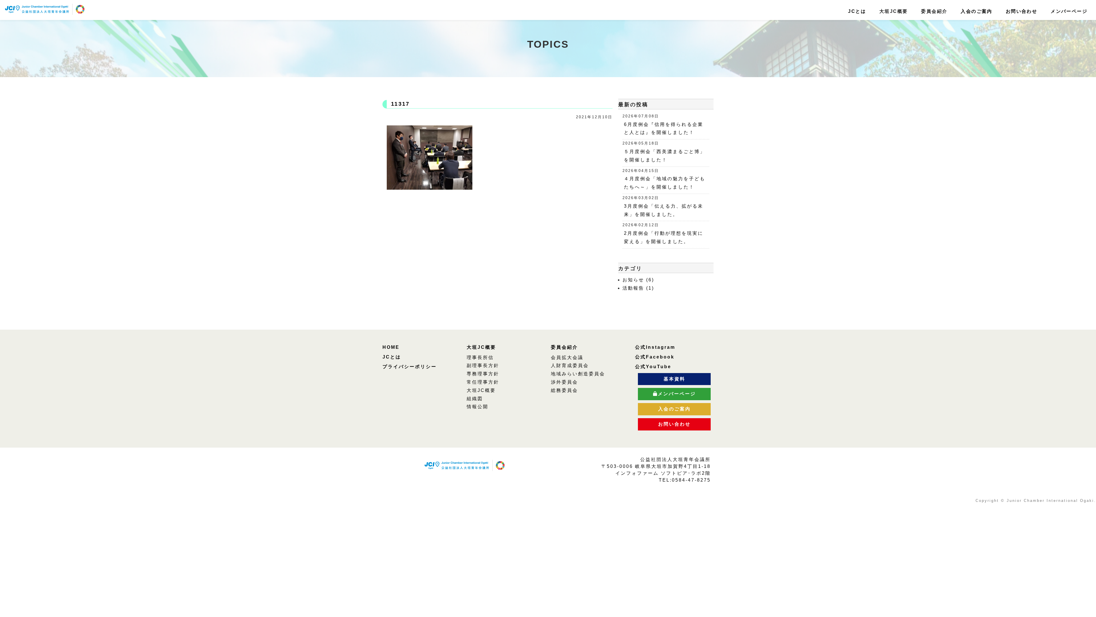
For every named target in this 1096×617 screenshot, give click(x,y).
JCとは (857, 11)
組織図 (475, 398)
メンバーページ (1069, 11)
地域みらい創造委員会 (578, 373)
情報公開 (477, 406)
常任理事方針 (483, 382)
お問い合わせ (1021, 11)
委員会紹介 (564, 347)
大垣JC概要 (481, 347)
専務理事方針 (483, 373)
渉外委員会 (564, 382)
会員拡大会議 (567, 357)
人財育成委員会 (570, 365)
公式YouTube (653, 366)
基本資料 (674, 378)
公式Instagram (655, 347)
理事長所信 (480, 357)
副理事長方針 (483, 365)
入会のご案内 (976, 11)
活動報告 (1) (638, 288)
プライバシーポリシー (409, 366)
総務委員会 (564, 390)
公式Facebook (654, 356)
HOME (391, 347)
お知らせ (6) (638, 279)
